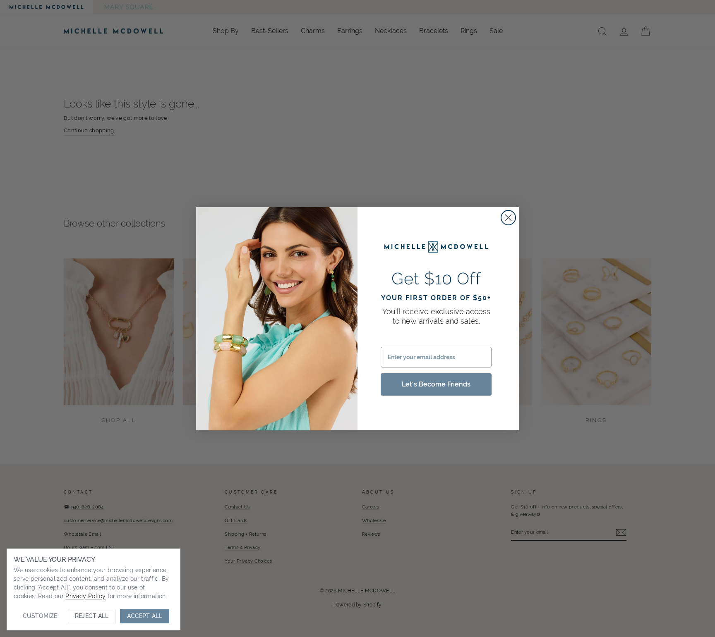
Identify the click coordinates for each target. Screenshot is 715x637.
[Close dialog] (508, 217)
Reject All (91, 616)
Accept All (144, 616)
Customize (40, 616)
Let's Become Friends (436, 384)
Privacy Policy (85, 596)
